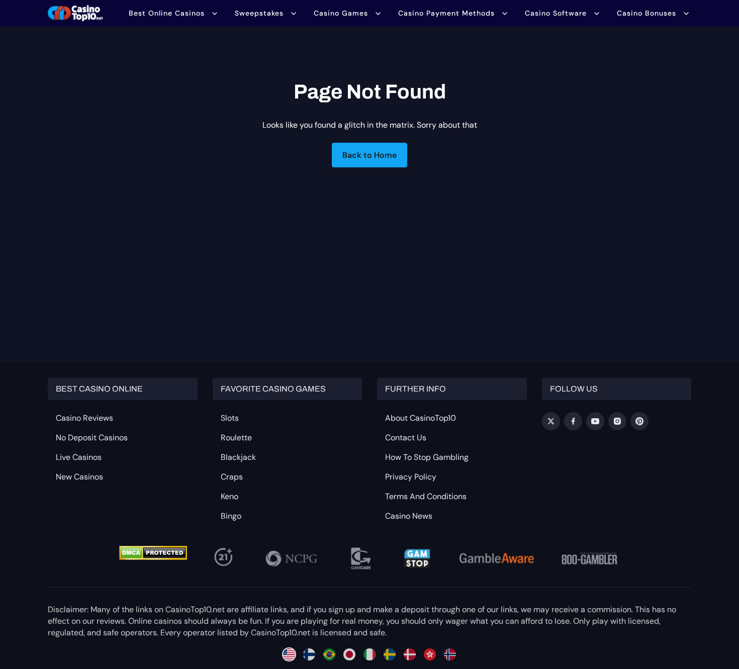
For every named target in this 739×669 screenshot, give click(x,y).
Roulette (236, 437)
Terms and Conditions (426, 496)
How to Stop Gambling (427, 457)
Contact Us (405, 437)
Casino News (408, 516)
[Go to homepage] (75, 13)
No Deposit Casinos (92, 437)
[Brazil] (329, 654)
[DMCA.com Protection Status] (153, 553)
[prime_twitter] (551, 421)
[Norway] (450, 654)
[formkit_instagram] (617, 421)
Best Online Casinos (167, 13)
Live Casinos (79, 457)
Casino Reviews (84, 418)
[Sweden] (390, 654)
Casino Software (556, 13)
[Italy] (369, 654)
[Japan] (349, 654)
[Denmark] (410, 654)
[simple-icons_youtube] (595, 421)
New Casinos (79, 476)
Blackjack (238, 457)
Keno (229, 496)
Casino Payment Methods (446, 13)
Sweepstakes (259, 13)
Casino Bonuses (646, 13)
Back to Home (369, 155)
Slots (230, 418)
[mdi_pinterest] (639, 421)
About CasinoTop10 (420, 418)
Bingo (231, 516)
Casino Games (341, 13)
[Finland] (309, 654)
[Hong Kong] (430, 654)
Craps (232, 476)
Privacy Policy (410, 476)
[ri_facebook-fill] (573, 421)
